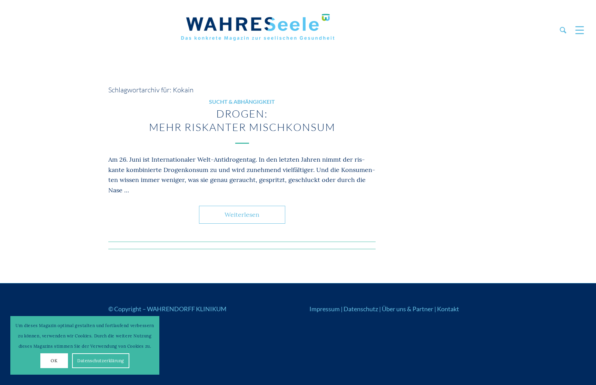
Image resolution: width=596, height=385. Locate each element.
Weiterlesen (242, 215)
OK (54, 360)
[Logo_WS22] (256, 30)
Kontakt (448, 309)
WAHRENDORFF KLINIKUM (187, 309)
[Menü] (577, 30)
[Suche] (563, 30)
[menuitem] (563, 30)
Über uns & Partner (407, 309)
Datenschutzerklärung (100, 360)
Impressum (324, 309)
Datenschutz (361, 309)
